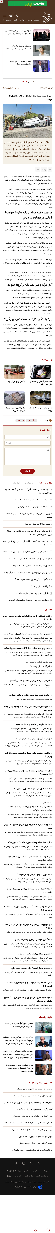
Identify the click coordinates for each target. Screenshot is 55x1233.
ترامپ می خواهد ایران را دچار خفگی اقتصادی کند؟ (20, 63)
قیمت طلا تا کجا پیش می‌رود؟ (37, 524)
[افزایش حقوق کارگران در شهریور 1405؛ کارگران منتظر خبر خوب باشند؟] (43, 1027)
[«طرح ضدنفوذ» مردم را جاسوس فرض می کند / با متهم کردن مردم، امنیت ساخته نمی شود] (43, 1069)
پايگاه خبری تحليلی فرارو (22, 1182)
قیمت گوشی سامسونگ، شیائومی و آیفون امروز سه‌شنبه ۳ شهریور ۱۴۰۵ (28, 908)
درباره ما (45, 1170)
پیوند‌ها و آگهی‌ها (14, 1170)
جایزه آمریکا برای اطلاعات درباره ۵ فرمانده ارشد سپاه (32, 1116)
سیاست (36, 20)
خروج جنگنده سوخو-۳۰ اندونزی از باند (40, 409)
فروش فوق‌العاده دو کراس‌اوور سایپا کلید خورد (35, 1136)
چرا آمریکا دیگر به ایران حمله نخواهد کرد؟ (32, 579)
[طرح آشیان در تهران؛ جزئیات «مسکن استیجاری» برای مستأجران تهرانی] (41, 35)
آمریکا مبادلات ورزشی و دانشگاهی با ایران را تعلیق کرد (32, 1150)
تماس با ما (35, 1170)
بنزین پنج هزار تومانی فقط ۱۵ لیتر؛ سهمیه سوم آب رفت (27, 572)
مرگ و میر (31, 420)
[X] (31, 1163)
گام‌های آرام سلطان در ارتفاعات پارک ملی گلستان (30, 680)
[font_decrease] (37, 169)
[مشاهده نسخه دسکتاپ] (11, 15)
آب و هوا (17, 1176)
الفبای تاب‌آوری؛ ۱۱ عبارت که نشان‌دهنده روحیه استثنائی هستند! (19, 47)
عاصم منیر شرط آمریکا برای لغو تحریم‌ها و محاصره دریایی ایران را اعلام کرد (30, 808)
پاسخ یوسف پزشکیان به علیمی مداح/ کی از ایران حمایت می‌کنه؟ (27, 926)
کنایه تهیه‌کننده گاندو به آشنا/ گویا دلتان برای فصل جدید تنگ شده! (27, 617)
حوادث (22, 20)
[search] (16, 15)
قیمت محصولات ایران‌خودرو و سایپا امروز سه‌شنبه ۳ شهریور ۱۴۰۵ (29, 984)
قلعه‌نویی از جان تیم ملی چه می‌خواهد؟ (33, 874)
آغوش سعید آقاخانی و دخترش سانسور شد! (30, 500)
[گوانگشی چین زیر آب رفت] (14, 372)
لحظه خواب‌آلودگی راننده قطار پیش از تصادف (41, 383)
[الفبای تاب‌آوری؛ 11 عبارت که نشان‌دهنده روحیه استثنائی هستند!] (41, 50)
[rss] (39, 1163)
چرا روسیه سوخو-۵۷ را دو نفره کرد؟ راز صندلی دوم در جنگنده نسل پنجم (29, 858)
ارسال (27, 471)
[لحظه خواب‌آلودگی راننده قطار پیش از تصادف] (40, 372)
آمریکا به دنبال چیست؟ (40, 586)
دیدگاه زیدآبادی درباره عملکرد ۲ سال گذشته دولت (29, 559)
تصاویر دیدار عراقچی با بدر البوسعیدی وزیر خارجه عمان (25, 552)
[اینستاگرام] (23, 1163)
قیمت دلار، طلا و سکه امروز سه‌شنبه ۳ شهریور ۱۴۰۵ (29, 842)
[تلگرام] (16, 1163)
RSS (9, 1176)
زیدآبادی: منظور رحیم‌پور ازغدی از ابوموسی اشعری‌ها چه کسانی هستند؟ (28, 772)
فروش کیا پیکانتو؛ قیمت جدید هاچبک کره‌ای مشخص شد (31, 1129)
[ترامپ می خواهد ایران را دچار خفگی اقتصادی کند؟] (41, 66)
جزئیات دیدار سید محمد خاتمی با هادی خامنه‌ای (29, 695)
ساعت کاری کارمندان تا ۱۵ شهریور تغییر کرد (32, 789)
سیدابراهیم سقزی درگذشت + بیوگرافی (34, 507)
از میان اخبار (47, 359)
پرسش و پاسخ (42, 1176)
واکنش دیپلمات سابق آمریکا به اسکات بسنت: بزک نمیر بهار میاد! (28, 754)
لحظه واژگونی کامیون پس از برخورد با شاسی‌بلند (16, 409)
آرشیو (25, 1170)
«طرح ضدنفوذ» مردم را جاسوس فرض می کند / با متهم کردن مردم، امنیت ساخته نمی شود (19, 1068)
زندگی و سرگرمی (12, 20)
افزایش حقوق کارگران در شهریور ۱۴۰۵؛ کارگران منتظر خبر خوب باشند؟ (19, 1025)
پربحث (16, 482)
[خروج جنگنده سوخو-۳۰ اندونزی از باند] (40, 398)
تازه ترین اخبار (45, 482)
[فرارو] (46, 17)
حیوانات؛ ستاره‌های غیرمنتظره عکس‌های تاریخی (29, 600)
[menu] (5, 15)
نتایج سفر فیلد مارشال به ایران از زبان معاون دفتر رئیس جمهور (28, 826)
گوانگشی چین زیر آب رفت (16, 381)
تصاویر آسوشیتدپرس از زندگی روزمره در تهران (35, 1143)
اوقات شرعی (28, 1176)
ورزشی (29, 20)
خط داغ (48, 609)
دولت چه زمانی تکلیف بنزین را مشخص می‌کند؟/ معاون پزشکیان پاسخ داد (28, 999)
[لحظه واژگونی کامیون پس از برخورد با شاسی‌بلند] (14, 398)
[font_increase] (50, 169)
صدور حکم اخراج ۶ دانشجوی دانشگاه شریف (31, 565)
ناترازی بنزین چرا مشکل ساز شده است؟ (31, 593)
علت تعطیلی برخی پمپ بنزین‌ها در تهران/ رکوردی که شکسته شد (29, 890)
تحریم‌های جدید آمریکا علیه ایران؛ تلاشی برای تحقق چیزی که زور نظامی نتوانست (29, 532)
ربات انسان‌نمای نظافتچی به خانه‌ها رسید (33, 724)
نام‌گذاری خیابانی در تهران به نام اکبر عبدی (32, 939)
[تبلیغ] (27, 6)
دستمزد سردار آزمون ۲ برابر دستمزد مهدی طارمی (30, 968)
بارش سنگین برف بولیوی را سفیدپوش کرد (33, 739)
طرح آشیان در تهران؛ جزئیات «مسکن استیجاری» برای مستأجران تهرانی (18, 32)
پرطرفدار (29, 482)
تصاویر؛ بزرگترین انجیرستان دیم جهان (34, 954)
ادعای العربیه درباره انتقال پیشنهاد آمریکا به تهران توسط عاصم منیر (28, 708)
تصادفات (20, 420)
